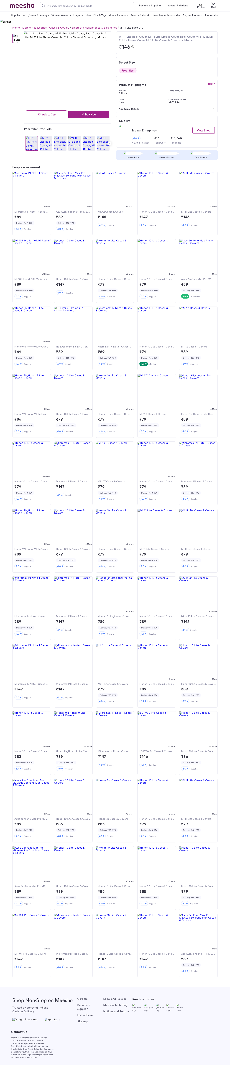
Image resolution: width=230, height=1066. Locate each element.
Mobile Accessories (34, 27)
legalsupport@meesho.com (40, 1054)
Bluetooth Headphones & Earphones (94, 27)
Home (16, 27)
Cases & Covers (59, 27)
